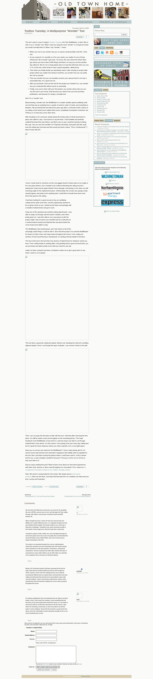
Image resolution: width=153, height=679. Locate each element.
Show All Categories (101, 115)
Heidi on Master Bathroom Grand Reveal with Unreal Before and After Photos (113, 147)
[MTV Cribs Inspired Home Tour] (58, 12)
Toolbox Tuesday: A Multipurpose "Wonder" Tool (54, 30)
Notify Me (31, 667)
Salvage (101, 110)
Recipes (101, 112)
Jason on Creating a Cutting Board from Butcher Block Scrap (113, 134)
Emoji (79, 664)
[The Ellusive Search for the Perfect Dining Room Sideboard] (97, 12)
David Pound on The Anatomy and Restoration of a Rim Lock (112, 144)
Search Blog (99, 30)
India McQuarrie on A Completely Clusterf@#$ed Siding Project (111, 150)
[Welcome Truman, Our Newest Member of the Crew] (84, 12)
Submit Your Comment (44, 669)
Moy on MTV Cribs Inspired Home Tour (109, 140)
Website (32, 639)
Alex (31, 33)
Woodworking (102, 103)
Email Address (29, 635)
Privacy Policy (85, 676)
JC (77, 512)
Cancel (54, 669)
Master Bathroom (103, 101)
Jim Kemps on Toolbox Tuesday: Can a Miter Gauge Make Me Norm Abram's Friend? (113, 130)
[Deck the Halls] (123, 12)
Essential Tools (54, 486)
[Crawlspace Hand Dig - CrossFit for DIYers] (71, 12)
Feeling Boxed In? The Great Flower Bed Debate (40, 496)
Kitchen (100, 106)
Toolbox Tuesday (55, 42)
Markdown (46, 664)
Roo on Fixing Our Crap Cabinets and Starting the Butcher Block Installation (112, 154)
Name (32, 631)
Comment (31, 647)
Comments (79, 37)
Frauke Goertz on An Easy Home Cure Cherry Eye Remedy (112, 157)
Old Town (101, 98)
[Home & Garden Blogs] (112, 211)
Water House (102, 96)
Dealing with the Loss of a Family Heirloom (78, 496)
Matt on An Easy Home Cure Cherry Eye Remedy (112, 137)
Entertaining (102, 108)
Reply (29, 561)
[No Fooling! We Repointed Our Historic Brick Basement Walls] (110, 12)
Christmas (101, 105)
